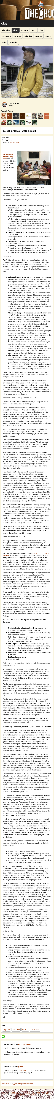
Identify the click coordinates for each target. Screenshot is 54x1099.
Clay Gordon (14, 103)
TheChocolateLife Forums (29, 1095)
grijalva (6, 1029)
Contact (5, 1093)
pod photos (23, 1070)
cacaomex (35, 1029)
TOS (38, 1093)
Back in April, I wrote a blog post (9, 156)
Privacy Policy (47, 1093)
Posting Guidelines (28, 1093)
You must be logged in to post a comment (17, 1084)
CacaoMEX (14, 142)
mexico (25, 1029)
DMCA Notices (15, 1093)
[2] (4, 145)
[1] (3, 145)
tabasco (16, 1029)
